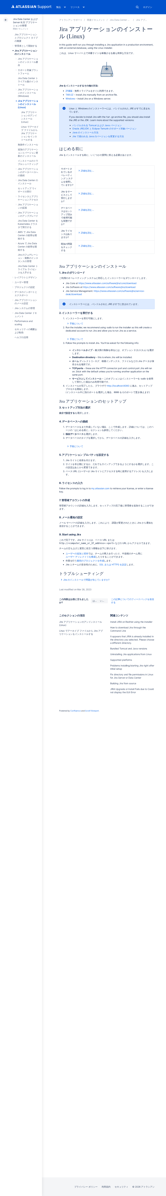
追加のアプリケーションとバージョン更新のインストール (28, 152)
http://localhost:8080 (118, 385)
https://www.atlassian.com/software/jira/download (109, 287)
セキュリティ (121, 1186)
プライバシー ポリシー (85, 1186)
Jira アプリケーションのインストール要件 (28, 62)
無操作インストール (28, 144)
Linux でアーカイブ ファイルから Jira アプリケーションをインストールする (30, 133)
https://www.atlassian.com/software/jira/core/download (107, 283)
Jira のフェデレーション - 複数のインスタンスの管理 (28, 258)
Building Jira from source (123, 683)
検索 (137, 7)
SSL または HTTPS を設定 (112, 564)
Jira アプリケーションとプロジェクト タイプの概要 (26, 37)
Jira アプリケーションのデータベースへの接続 (28, 172)
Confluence (75, 711)
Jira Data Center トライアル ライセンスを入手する (28, 269)
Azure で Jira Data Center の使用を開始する (27, 246)
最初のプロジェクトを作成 (90, 560)
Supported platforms (121, 659)
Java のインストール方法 (85, 132)
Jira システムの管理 (25, 308)
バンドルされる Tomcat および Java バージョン (97, 125)
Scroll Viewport (92, 711)
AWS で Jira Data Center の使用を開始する (27, 235)
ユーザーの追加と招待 (77, 553)
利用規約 (106, 1186)
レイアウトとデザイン (26, 277)
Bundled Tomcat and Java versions (128, 648)
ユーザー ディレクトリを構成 (81, 556)
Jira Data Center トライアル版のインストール (28, 81)
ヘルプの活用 (21, 337)
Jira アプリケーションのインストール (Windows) (28, 92)
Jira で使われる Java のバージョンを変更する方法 (98, 136)
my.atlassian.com (100, 488)
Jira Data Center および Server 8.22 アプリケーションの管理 (25, 22)
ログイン (147, 7)
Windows (70, 98)
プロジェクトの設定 (25, 287)
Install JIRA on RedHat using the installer (131, 621)
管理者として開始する (26, 45)
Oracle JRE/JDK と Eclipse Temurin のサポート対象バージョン (104, 128)
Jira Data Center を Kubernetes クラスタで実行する (28, 224)
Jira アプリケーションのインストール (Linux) (28, 104)
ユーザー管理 (21, 282)
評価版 (69, 90)
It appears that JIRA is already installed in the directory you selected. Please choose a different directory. (132, 639)
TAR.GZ (70, 94)
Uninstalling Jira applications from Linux (131, 654)
